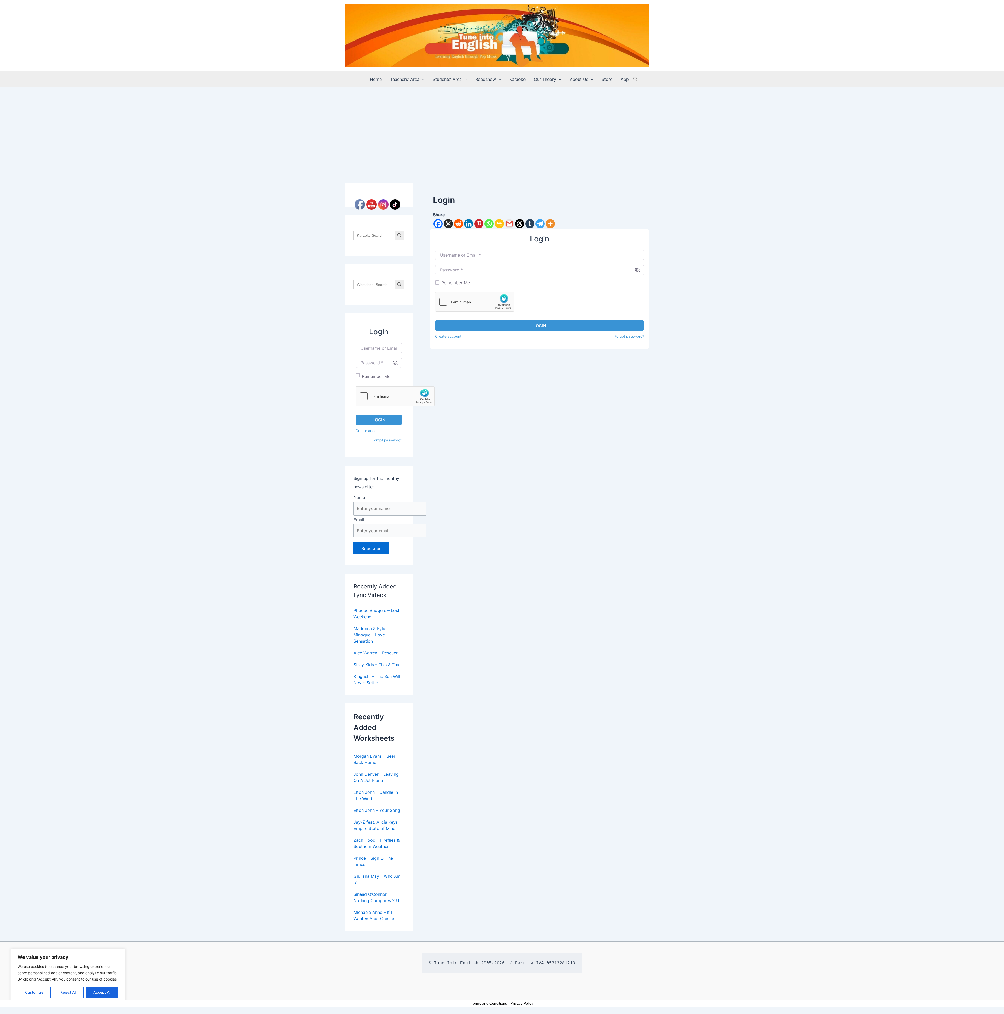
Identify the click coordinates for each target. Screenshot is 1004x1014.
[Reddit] (458, 223)
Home (376, 79)
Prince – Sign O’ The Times (373, 861)
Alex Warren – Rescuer (375, 652)
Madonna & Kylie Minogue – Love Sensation (369, 635)
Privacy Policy (521, 1003)
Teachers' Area (404, 79)
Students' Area (447, 79)
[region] (68, 976)
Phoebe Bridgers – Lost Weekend (376, 613)
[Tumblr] (529, 223)
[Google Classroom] (499, 223)
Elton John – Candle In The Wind (375, 795)
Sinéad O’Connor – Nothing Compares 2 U (376, 897)
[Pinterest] (478, 223)
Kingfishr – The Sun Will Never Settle (376, 679)
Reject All (68, 992)
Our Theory (545, 79)
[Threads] (519, 223)
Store (607, 79)
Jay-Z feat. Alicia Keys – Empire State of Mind (377, 825)
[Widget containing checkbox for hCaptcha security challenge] (395, 396)
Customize (34, 992)
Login (379, 419)
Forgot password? (387, 440)
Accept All (102, 992)
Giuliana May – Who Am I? (377, 879)
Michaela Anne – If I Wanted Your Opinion (374, 915)
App (625, 79)
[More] (550, 223)
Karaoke (517, 79)
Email (358, 519)
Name (359, 497)
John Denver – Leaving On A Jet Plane (376, 777)
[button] (422, 79)
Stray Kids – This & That (377, 664)
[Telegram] (540, 223)
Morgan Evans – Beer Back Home (374, 759)
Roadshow (485, 79)
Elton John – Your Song (376, 810)
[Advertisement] (502, 126)
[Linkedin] (468, 223)
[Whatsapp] (489, 223)
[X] (448, 223)
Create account (369, 431)
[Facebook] (438, 223)
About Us (579, 79)
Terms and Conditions (489, 1003)
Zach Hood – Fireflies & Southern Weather (376, 843)
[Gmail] (509, 223)
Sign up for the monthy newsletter (376, 482)
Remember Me (376, 376)
